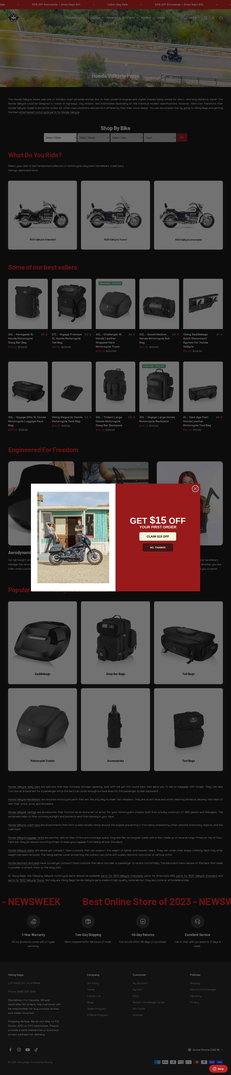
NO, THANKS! (158, 547)
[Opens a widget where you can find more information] (218, 1069)
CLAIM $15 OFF (158, 536)
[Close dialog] (195, 489)
